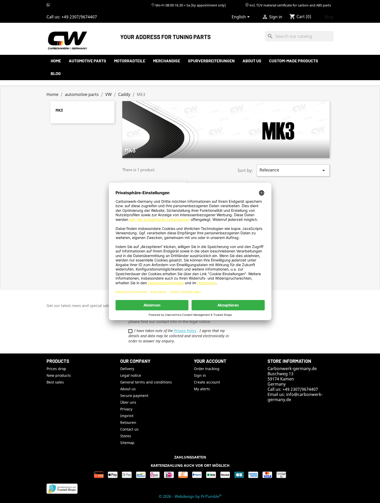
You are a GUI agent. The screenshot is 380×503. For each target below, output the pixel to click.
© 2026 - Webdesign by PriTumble (190, 496)
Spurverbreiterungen (211, 60)
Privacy (126, 409)
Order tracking (206, 368)
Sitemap (127, 442)
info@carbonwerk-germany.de (295, 397)
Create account (207, 382)
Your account (210, 361)
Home (56, 60)
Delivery (127, 368)
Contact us (129, 429)
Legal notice (130, 375)
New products (59, 375)
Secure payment (134, 395)
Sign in (200, 375)
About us (251, 60)
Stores (125, 435)
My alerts (202, 388)
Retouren (128, 422)
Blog (329, 17)
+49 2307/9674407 (79, 17)
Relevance (293, 170)
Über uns (128, 402)
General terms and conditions (146, 382)
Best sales (55, 382)
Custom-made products (293, 60)
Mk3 (59, 110)
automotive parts (87, 60)
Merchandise (166, 60)
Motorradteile (129, 60)
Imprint (126, 415)
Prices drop (56, 368)
